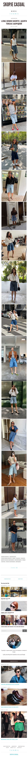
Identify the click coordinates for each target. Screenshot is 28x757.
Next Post (20, 578)
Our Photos (6, 746)
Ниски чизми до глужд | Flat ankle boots (9, 707)
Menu (14, 11)
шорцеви (18, 561)
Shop (7, 747)
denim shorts (5, 556)
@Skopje (14, 746)
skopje (23, 558)
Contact (19, 747)
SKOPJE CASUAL (14, 4)
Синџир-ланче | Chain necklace (7, 612)
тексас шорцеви (10, 561)
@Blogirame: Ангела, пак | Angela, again (9, 739)
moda (14, 558)
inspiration (13, 556)
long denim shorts (6, 558)
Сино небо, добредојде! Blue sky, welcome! (10, 684)
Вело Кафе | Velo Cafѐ (5, 598)
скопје (3, 561)
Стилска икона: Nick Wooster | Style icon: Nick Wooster (12, 626)
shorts (18, 558)
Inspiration (14, 18)
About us (13, 747)
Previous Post (7, 578)
